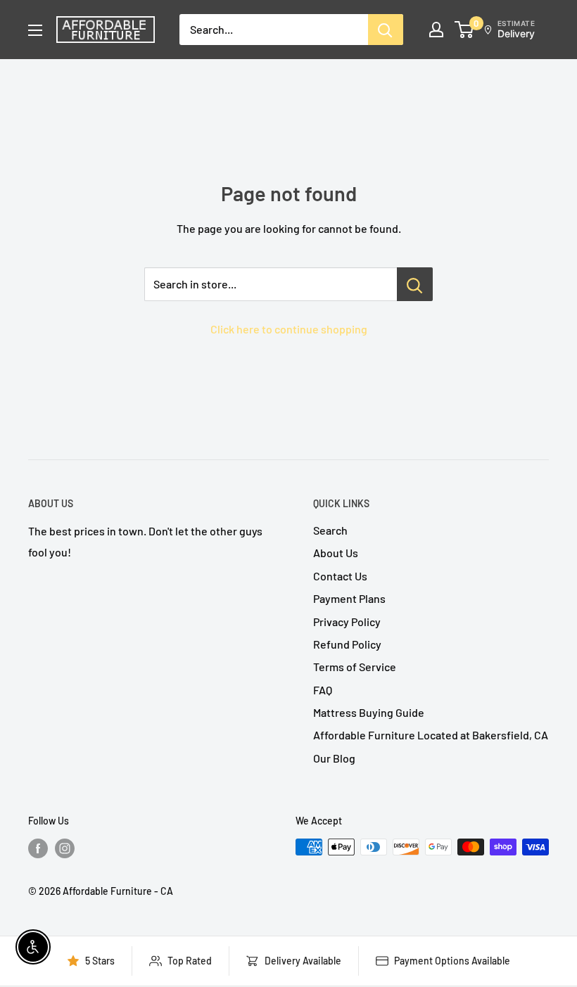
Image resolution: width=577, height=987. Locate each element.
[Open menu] (35, 30)
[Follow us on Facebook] (38, 848)
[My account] (436, 29)
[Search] (385, 29)
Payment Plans (349, 598)
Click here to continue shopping (288, 329)
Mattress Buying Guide (368, 712)
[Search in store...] (415, 284)
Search (330, 530)
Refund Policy (347, 644)
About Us (335, 552)
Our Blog (334, 758)
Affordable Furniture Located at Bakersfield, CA (430, 734)
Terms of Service (354, 666)
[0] (465, 29)
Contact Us (340, 575)
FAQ (322, 689)
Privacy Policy (347, 621)
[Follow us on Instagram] (65, 848)
